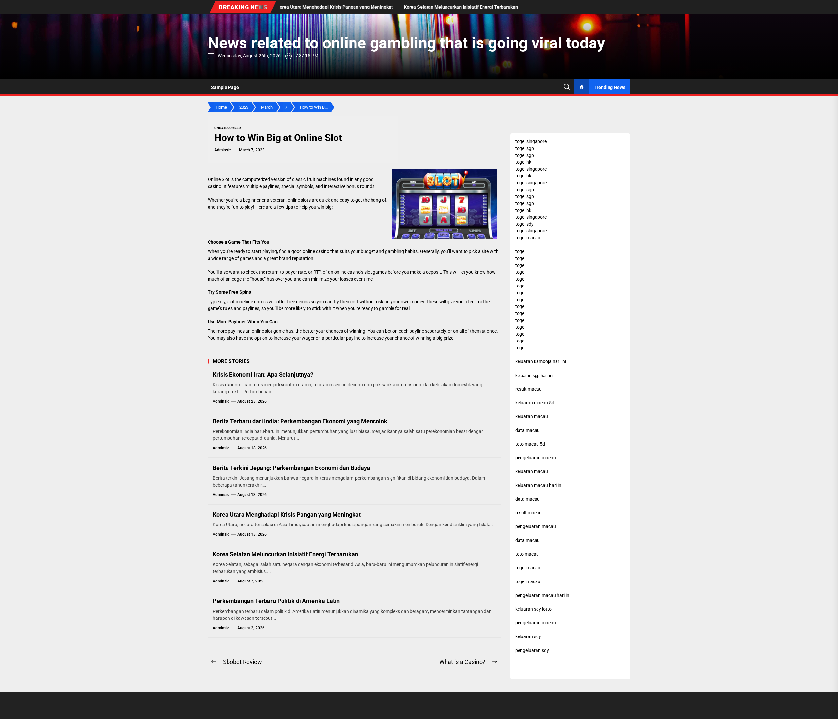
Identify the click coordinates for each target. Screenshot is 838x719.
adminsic (222, 150)
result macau (528, 512)
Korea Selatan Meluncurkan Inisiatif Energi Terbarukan (285, 554)
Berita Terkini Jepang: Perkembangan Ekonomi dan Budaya (291, 467)
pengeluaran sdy (532, 650)
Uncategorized (227, 128)
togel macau (527, 581)
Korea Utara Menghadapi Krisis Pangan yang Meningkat (287, 514)
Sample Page (225, 87)
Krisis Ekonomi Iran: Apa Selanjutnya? (263, 374)
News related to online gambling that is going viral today (406, 43)
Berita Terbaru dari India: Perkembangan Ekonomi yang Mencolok (300, 421)
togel (520, 251)
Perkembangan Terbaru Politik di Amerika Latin (276, 601)
